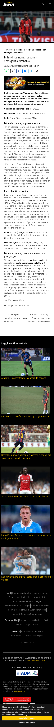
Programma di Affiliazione (30, 620)
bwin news (23, 642)
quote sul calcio (36, 260)
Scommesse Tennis (40, 606)
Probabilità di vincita (36, 660)
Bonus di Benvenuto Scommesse (27, 614)
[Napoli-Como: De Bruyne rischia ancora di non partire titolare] (25, 574)
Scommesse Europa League (17, 606)
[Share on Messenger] (24, 71)
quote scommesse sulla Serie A (30, 263)
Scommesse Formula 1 (18, 610)
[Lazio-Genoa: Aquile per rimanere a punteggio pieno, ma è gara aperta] (25, 532)
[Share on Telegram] (31, 71)
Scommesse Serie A (36, 597)
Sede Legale (38, 636)
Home (7, 50)
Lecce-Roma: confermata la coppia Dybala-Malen (25, 416)
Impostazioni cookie (27, 723)
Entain (46, 620)
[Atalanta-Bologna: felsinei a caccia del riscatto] (25, 375)
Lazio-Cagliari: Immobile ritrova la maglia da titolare (15, 318)
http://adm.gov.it (20, 691)
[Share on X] (12, 71)
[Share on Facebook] (18, 71)
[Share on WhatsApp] (6, 71)
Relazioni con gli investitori (27, 624)
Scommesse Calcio (17, 597)
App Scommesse (38, 610)
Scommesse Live (40, 593)
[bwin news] (9, 4)
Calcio (14, 50)
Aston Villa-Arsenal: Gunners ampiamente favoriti (24, 496)
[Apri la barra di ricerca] (44, 4)
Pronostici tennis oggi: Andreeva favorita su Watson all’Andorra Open (39, 318)
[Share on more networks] (37, 71)
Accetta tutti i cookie (27, 718)
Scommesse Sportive (21, 593)
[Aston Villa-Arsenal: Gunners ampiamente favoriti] (25, 493)
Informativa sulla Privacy (32, 631)
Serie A (22, 305)
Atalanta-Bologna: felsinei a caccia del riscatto (23, 378)
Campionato (12, 305)
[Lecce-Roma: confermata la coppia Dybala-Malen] (25, 413)
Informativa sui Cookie (21, 636)
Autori (32, 642)
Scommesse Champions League (27, 601)
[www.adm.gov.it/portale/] (27, 675)
